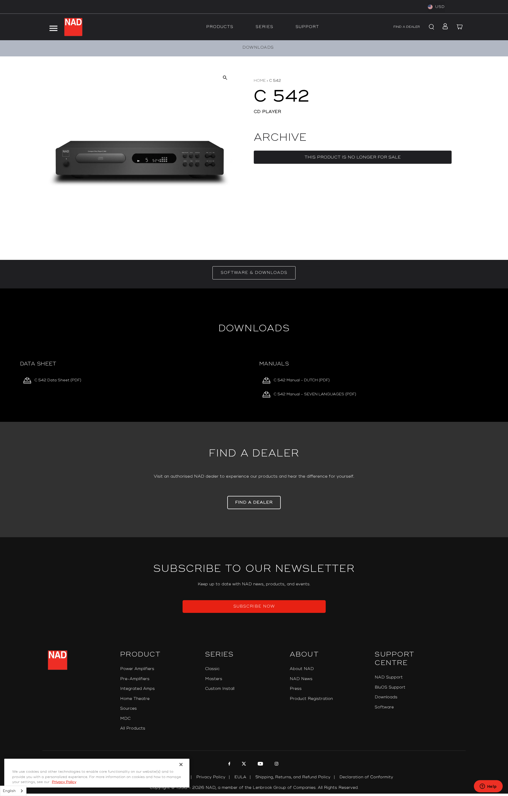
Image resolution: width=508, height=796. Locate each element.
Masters (213, 678)
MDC (125, 718)
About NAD (302, 668)
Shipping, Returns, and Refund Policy (292, 777)
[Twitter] (243, 764)
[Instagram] (275, 764)
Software (384, 707)
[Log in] (444, 27)
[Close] (181, 764)
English (9, 791)
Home (260, 80)
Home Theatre (134, 698)
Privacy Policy (210, 777)
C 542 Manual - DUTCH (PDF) (302, 380)
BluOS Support (390, 687)
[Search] (430, 27)
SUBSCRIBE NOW (254, 606)
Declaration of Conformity (366, 777)
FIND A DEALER (406, 27)
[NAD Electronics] (73, 27)
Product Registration (311, 698)
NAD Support (389, 677)
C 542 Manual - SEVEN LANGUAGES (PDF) (315, 394)
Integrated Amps (137, 688)
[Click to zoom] (225, 77)
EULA (240, 777)
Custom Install (219, 688)
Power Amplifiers (137, 668)
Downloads (386, 697)
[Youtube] (259, 764)
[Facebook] (228, 764)
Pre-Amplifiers (134, 678)
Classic (212, 668)
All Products (132, 728)
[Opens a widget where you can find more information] (488, 786)
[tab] (254, 272)
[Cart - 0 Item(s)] (460, 27)
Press (296, 688)
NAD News (301, 678)
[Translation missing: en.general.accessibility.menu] (53, 27)
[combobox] (13, 791)
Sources (128, 708)
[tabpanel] (254, 355)
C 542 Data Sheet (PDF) (57, 380)
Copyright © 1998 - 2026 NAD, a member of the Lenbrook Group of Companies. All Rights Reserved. (254, 787)
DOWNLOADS (258, 47)
